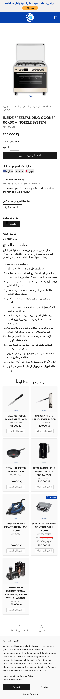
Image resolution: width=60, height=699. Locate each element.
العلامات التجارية (11, 106)
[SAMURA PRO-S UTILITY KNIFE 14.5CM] (44, 399)
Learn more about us (13, 679)
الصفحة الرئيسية (40, 106)
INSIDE (6, 110)
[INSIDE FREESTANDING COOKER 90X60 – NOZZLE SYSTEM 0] (30, 66)
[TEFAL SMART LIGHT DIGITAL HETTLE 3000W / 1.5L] (44, 451)
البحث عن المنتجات (18, 630)
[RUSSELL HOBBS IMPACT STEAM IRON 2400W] (16, 507)
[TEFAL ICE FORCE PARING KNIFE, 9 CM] (16, 399)
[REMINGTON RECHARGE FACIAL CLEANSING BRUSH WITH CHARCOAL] (16, 571)
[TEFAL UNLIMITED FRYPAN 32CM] (16, 451)
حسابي (41, 630)
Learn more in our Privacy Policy (18, 676)
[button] (30, 8)
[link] (30, 693)
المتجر (26, 106)
